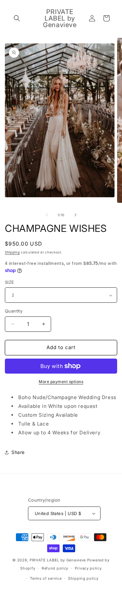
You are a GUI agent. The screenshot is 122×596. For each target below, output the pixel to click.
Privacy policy (88, 568)
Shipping (12, 252)
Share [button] (18, 452)
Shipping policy (83, 578)
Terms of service (45, 578)
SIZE (9, 282)
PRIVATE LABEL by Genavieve (58, 560)
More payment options (61, 381)
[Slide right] (75, 215)
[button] (17, 18)
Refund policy (55, 568)
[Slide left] (47, 215)
